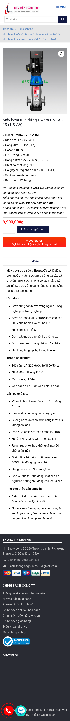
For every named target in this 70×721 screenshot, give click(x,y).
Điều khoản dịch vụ (15, 626)
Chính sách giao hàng (17, 621)
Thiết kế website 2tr (42, 714)
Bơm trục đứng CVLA (47, 33)
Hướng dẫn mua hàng (17, 598)
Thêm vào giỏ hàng (33, 229)
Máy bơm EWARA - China (17, 33)
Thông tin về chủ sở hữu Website (24, 593)
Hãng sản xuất (26, 28)
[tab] (35, 261)
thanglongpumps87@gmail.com (36, 566)
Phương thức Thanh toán (19, 604)
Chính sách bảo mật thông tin (21, 615)
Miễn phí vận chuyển (16, 632)
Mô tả (35, 261)
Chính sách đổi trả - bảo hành (21, 610)
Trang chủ (8, 28)
